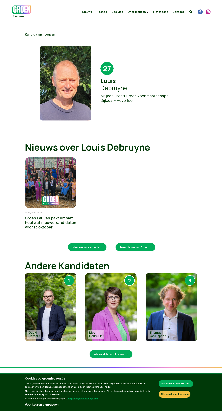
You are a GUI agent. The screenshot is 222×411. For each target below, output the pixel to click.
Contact (178, 12)
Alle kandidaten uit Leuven (109, 354)
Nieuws (87, 12)
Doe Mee (117, 12)
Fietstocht (160, 12)
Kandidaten (33, 34)
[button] (190, 11)
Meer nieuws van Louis (85, 247)
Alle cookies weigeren (173, 394)
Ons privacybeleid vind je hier (82, 398)
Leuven (49, 34)
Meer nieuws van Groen (134, 247)
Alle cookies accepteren (175, 383)
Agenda (102, 12)
